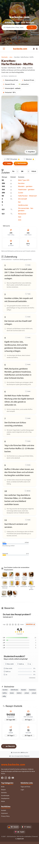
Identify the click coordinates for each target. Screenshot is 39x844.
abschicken (29, 624)
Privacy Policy (5, 816)
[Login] (37, 49)
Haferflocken (14, 690)
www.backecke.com (13, 764)
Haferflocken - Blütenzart (27, 196)
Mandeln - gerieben (25, 186)
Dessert (3, 790)
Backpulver (22, 214)
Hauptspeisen (5, 798)
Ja (30, 664)
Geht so (21, 664)
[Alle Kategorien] (4, 48)
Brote (2, 787)
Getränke (4, 793)
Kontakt (3, 810)
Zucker (20, 193)
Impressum (4, 813)
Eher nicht (10, 664)
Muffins (5, 693)
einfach (27, 693)
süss (10, 57)
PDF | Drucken (12, 159)
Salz (19, 217)
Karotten (21, 183)
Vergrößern (31, 152)
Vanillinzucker (23, 205)
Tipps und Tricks (25, 787)
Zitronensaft (22, 199)
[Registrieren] (34, 49)
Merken (29, 159)
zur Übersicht (10, 746)
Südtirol (19, 693)
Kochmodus (21, 163)
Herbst (12, 693)
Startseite (4, 57)
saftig (4, 696)
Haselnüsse (32, 690)
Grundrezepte (5, 795)
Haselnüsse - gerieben (26, 189)
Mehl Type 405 (23, 180)
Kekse (3, 801)
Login (22, 790)
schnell (34, 693)
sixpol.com (20, 839)
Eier (19, 202)
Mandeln (23, 690)
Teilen (8, 163)
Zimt (19, 220)
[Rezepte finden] (32, 27)
